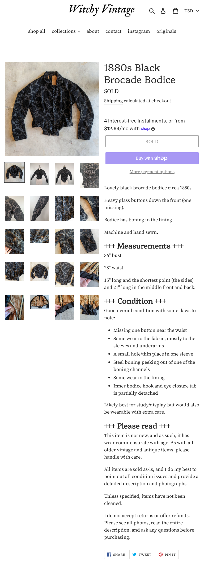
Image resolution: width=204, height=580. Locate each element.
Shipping (113, 100)
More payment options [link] (152, 171)
